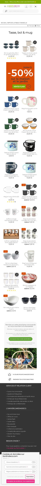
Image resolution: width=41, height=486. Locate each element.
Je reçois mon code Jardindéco (20, 339)
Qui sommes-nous (13, 414)
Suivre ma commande (14, 391)
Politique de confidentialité (16, 404)
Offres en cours (12, 416)
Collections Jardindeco (15, 429)
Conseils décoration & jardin (16, 431)
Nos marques (11, 426)
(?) (18, 462)
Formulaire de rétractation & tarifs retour (21, 396)
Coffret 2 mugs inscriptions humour (11, 219)
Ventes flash (11, 419)
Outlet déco (11, 421)
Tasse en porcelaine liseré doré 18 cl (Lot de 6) (11, 286)
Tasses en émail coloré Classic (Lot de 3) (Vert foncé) (11, 132)
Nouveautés (11, 424)
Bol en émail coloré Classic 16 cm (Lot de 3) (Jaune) (29, 132)
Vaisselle (23, 23)
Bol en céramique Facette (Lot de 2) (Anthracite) (29, 309)
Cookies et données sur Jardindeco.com (13, 455)
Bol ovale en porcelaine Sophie (11, 308)
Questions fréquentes (14, 394)
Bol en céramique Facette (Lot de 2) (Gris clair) (11, 264)
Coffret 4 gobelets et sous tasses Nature (11, 241)
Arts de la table (13, 23)
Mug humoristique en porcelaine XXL (29, 264)
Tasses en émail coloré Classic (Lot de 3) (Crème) (29, 54)
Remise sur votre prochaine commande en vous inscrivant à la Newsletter (20, 325)
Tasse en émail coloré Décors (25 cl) (11, 153)
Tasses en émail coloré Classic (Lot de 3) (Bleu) (11, 109)
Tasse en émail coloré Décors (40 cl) (29, 175)
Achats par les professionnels (17, 399)
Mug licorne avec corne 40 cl (29, 109)
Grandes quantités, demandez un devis (20, 401)
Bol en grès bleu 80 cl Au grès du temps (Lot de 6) (11, 54)
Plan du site (11, 436)
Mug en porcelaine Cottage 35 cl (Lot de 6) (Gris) (29, 242)
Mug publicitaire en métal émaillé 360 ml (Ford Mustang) (11, 176)
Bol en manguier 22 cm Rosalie (29, 286)
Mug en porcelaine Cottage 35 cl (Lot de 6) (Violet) (29, 220)
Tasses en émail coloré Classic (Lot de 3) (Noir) (29, 197)
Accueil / (4, 23)
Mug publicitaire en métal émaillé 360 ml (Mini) (29, 154)
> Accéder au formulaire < (15, 448)
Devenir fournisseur (13, 434)
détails (5, 458)
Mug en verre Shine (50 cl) (11, 197)
